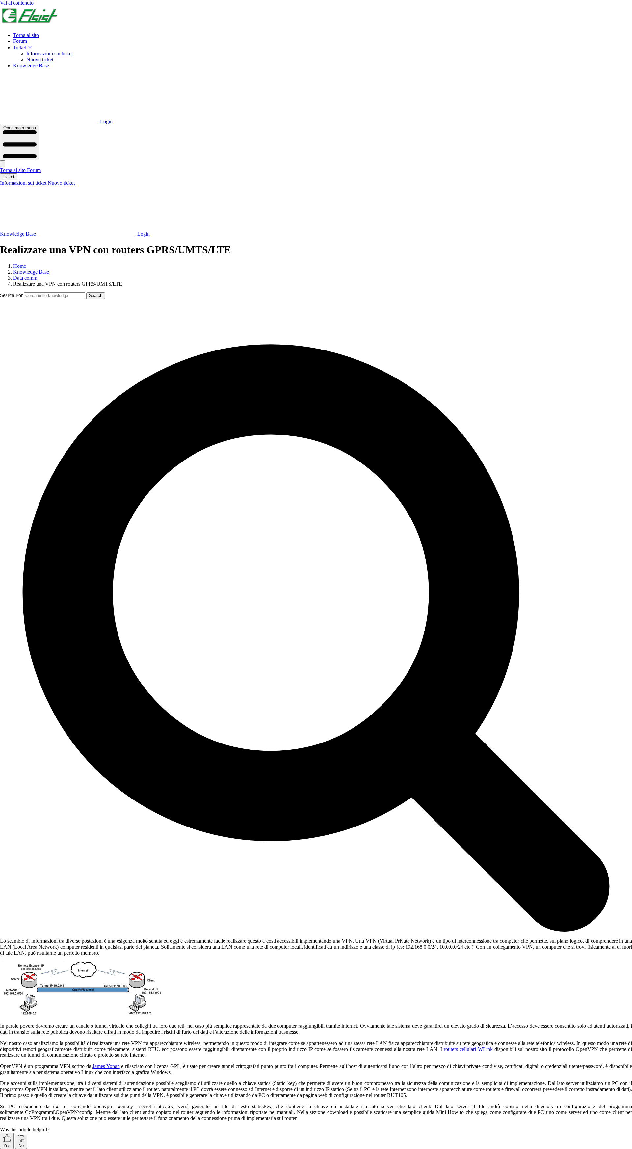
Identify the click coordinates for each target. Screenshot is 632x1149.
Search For (11, 295)
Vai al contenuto (17, 3)
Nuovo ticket (39, 59)
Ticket (20, 47)
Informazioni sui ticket (49, 53)
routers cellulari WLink (468, 1049)
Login (106, 121)
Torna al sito (26, 35)
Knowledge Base (31, 65)
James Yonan (106, 1066)
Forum (20, 41)
